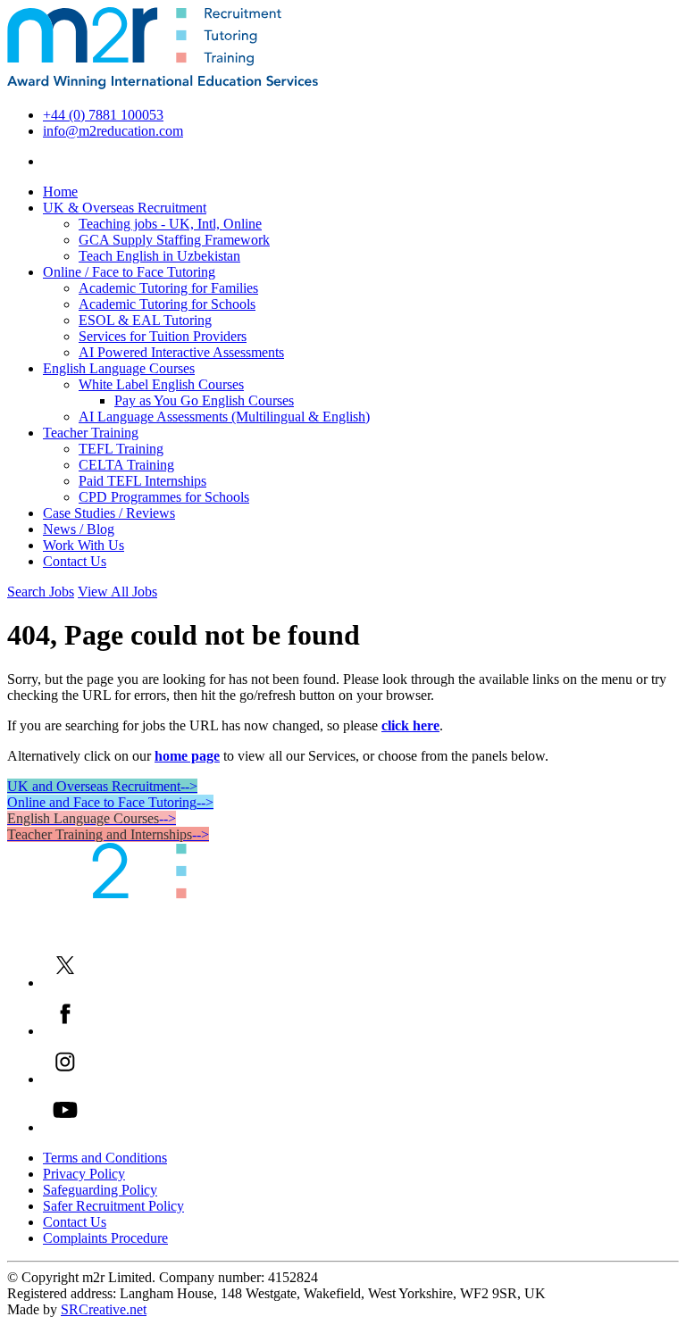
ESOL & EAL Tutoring (145, 320)
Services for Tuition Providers (163, 336)
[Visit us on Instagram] (65, 1079)
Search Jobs (40, 591)
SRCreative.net (103, 1309)
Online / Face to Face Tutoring (129, 271)
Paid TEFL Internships (142, 480)
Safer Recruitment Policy (113, 1205)
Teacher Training (90, 432)
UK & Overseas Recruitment (124, 207)
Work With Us (83, 545)
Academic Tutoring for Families (168, 288)
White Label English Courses (161, 384)
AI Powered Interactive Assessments (181, 352)
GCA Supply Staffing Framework (174, 239)
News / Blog (78, 529)
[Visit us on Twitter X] (65, 982)
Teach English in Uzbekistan (159, 255)
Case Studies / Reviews (109, 513)
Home (60, 191)
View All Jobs (117, 591)
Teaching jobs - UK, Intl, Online (170, 223)
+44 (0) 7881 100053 (103, 114)
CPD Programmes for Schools (164, 496)
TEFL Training (121, 448)
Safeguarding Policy (100, 1189)
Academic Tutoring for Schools (167, 304)
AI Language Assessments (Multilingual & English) (224, 416)
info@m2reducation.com (113, 130)
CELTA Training (126, 464)
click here (410, 725)
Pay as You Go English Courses (204, 400)
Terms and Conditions (105, 1157)
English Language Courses (119, 368)
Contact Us (74, 561)
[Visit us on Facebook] (65, 1030)
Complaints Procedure (105, 1238)
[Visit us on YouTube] (65, 1127)
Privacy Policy (84, 1173)
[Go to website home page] (162, 84)
